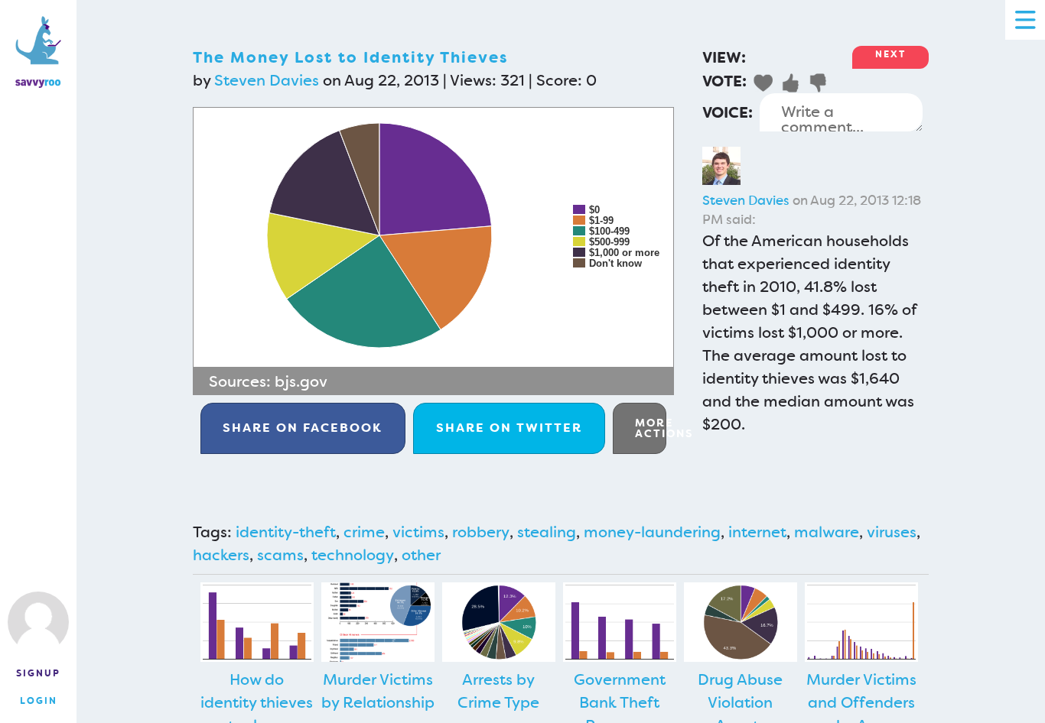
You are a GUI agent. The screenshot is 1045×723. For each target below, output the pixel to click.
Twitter (509, 428)
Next (890, 54)
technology (352, 555)
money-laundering (652, 532)
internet (757, 532)
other (421, 555)
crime (364, 532)
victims (418, 532)
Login (38, 701)
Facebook (303, 428)
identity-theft (286, 532)
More (650, 428)
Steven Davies (266, 80)
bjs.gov (301, 381)
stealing (546, 532)
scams (280, 555)
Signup (38, 673)
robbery (480, 532)
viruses (891, 532)
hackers (221, 555)
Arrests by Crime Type (498, 691)
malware (826, 532)
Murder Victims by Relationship (378, 691)
